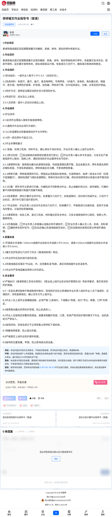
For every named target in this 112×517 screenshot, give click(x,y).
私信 (105, 34)
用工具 (53, 9)
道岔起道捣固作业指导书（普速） (18, 417)
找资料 (34, 9)
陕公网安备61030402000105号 (58, 500)
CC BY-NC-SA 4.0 (47, 367)
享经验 (24, 9)
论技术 (63, 9)
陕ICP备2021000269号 (56, 497)
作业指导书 (9, 24)
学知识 (14, 9)
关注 (96, 34)
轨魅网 (63, 493)
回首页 (5, 9)
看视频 (43, 9)
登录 (56, 459)
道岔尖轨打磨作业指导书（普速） (94, 417)
